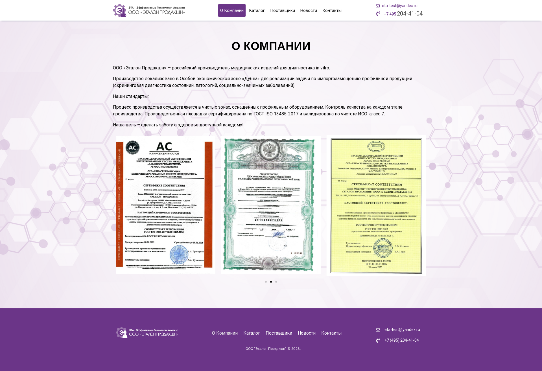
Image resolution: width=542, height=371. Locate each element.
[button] (266, 282)
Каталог (257, 10)
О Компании (232, 10)
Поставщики (282, 10)
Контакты (332, 10)
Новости (308, 10)
